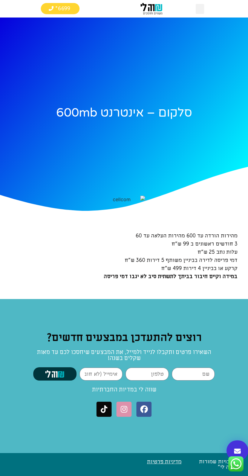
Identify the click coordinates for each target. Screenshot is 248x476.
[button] (200, 9)
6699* (62, 8)
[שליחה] (55, 374)
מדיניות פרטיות (164, 461)
